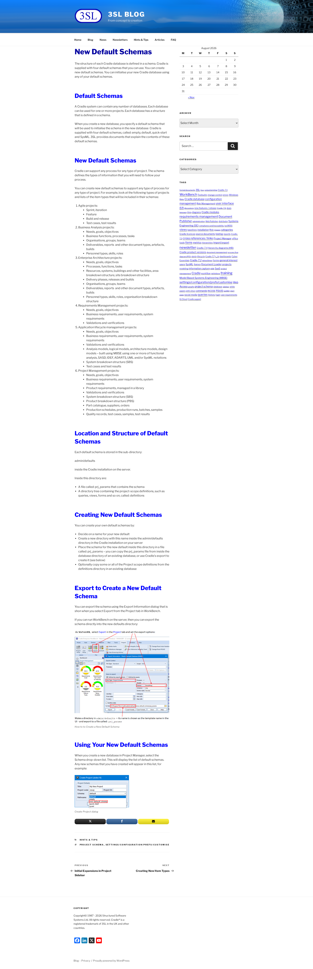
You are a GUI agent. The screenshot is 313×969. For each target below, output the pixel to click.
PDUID (219, 290)
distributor (223, 221)
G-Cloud (183, 299)
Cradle (196, 273)
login (218, 295)
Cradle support (194, 299)
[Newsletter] (153, 821)
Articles (159, 39)
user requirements (229, 295)
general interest (228, 260)
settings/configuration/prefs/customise (138, 844)
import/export (221, 242)
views (183, 229)
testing (219, 234)
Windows (233, 195)
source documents (205, 234)
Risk (211, 230)
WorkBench (188, 194)
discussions (189, 208)
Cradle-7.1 (223, 190)
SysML (189, 264)
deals (229, 208)
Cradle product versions (193, 252)
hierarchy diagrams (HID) (220, 247)
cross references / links (198, 238)
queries (203, 294)
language (183, 212)
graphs (191, 287)
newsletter (188, 247)
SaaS (217, 268)
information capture (199, 268)
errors (225, 195)
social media (190, 294)
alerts (194, 256)
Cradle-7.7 (210, 256)
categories (227, 229)
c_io (217, 256)
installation (203, 229)
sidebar (226, 287)
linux (202, 190)
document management (217, 252)
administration (199, 221)
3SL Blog (126, 14)
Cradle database (195, 199)
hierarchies (207, 242)
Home (77, 39)
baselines (192, 230)
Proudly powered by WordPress (111, 960)
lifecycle (201, 256)
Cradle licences (187, 234)
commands (201, 290)
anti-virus (190, 291)
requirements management (199, 216)
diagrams (196, 212)
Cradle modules (210, 212)
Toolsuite (202, 195)
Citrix (189, 212)
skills (212, 268)
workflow (206, 273)
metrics (197, 242)
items (188, 242)
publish (227, 291)
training (226, 273)
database (217, 286)
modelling (184, 268)
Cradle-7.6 (221, 208)
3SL (198, 189)
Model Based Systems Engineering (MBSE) (203, 277)
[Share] (121, 821)
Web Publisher (211, 221)
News (103, 39)
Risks (182, 199)
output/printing (211, 190)
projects (226, 264)
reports (227, 234)
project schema (92, 844)
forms (216, 260)
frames (197, 264)
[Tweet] (90, 821)
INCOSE (211, 291)
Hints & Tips (141, 39)
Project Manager (222, 238)
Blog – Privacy (82, 960)
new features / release (205, 208)
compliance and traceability (211, 226)
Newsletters (120, 39)
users (182, 264)
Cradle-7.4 (202, 247)
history (211, 295)
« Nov (191, 97)
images (217, 230)
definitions (215, 273)
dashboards (225, 256)
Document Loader (211, 264)
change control (215, 195)
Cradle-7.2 (196, 260)
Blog (90, 39)
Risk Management (206, 203)
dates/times (207, 260)
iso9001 (228, 225)
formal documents (187, 190)
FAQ (173, 39)
